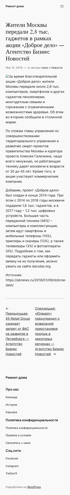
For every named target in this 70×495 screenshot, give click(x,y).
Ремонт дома (15, 6)
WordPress (34, 487)
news (44, 67)
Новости (56, 67)
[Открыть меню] (62, 6)
